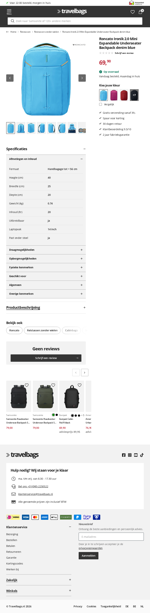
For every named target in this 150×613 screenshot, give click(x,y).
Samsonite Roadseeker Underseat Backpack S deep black (17, 420)
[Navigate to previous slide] (76, 372)
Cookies (91, 606)
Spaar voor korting (20, 3)
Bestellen (11, 540)
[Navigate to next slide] (84, 372)
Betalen (10, 546)
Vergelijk (108, 104)
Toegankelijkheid (111, 606)
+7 (134, 95)
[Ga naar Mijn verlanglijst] (133, 12)
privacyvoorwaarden (91, 548)
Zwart (57, 415)
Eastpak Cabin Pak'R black (66, 420)
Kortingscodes (14, 563)
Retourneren (13, 551)
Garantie (11, 557)
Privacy (78, 606)
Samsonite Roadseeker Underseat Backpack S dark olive (44, 420)
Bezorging (12, 534)
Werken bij (12, 569)
